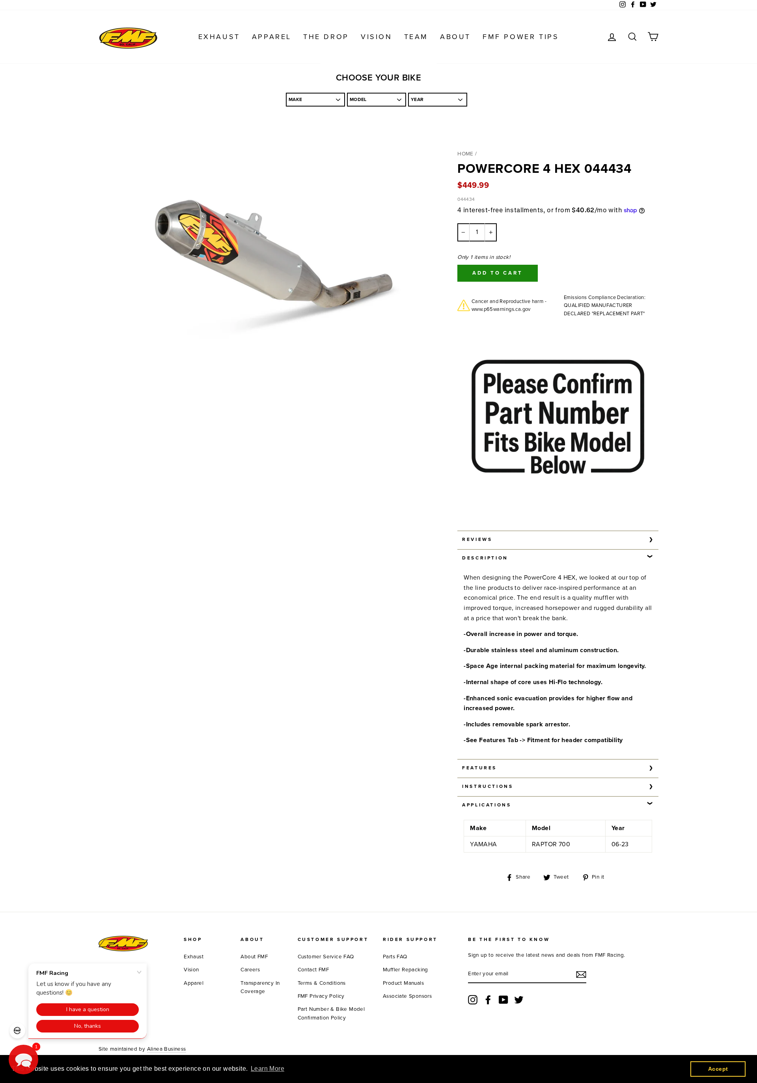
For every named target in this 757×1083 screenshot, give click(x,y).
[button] (23, 1059)
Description (485, 558)
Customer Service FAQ (326, 957)
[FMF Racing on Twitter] (519, 999)
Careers (250, 970)
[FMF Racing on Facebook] (488, 999)
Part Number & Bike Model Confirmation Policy (331, 1013)
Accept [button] (718, 1069)
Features (479, 768)
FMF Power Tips (521, 36)
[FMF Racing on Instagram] (472, 999)
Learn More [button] (267, 1068)
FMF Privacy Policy (321, 996)
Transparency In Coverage (260, 987)
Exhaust (219, 36)
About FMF (254, 957)
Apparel (271, 36)
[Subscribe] (581, 974)
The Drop (326, 36)
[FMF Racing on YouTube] (503, 999)
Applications (486, 805)
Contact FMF (313, 970)
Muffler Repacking (405, 970)
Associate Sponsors (407, 996)
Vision (376, 36)
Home (465, 154)
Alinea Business (166, 1049)
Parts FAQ (395, 957)
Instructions (487, 786)
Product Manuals (403, 983)
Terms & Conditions (322, 983)
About (455, 36)
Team (416, 36)
